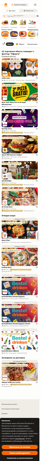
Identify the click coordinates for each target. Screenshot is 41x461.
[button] (5, 4)
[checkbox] (5, 35)
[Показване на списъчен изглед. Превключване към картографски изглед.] (37, 16)
